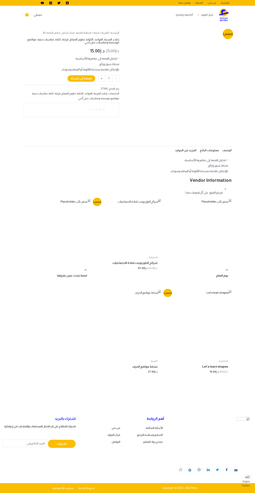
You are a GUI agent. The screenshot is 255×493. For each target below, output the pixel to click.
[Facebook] (67, 3)
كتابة (58, 39)
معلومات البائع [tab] (209, 150)
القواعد (98, 39)
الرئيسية (114, 32)
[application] (199, 15)
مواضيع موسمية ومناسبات (104, 98)
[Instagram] (50, 3)
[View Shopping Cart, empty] (26, 14)
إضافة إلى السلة (81, 78)
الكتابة (89, 39)
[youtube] (42, 3)
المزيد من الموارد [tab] (185, 150)
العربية (104, 32)
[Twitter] (59, 3)
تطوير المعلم (77, 39)
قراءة (96, 32)
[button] (244, 481)
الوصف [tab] (227, 150)
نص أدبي (90, 42)
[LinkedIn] (208, 470)
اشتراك (61, 443)
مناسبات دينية (45, 39)
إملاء (116, 39)
